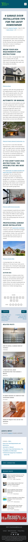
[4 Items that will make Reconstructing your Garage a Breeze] (14, 359)
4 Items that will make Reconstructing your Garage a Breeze (12, 371)
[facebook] (11, 534)
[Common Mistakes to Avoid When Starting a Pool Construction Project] (5, 498)
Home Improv (10, 30)
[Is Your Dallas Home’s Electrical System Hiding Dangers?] (5, 484)
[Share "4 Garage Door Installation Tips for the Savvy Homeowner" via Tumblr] (14, 297)
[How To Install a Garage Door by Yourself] (14, 335)
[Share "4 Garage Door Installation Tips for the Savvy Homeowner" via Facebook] (5, 297)
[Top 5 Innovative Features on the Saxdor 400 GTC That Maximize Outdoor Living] (5, 476)
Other (14, 479)
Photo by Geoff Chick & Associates (11, 207)
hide (9, 441)
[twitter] (13, 534)
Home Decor (16, 493)
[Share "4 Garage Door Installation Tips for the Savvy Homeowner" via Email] (14, 300)
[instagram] (18, 534)
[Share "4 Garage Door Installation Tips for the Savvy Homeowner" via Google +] (11, 297)
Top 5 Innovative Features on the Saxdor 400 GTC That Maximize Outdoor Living (15, 476)
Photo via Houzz (7, 86)
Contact (5, 531)
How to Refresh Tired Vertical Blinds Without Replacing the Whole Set (14, 491)
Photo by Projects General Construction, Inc (14, 141)
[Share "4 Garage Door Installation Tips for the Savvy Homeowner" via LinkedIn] (20, 297)
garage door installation (18, 228)
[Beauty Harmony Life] (14, 521)
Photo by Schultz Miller (8, 259)
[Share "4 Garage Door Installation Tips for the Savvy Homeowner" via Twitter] (8, 297)
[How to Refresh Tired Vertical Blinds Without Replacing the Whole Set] (5, 490)
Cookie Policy (14, 532)
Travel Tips (18, 479)
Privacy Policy (21, 531)
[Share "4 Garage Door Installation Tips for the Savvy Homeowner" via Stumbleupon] (11, 300)
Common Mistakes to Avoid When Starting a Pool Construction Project (16, 499)
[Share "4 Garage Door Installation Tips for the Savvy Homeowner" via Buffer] (23, 297)
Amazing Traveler (12, 28)
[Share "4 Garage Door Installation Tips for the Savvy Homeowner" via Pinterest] (17, 297)
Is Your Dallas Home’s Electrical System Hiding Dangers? (15, 483)
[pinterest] (15, 534)
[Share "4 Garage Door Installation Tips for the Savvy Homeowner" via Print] (17, 300)
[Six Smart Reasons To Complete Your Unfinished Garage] (14, 385)
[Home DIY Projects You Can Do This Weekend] (14, 409)
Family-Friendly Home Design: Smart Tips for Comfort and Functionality (15, 507)
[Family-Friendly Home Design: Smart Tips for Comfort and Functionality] (5, 506)
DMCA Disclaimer (12, 531)
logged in (10, 433)
